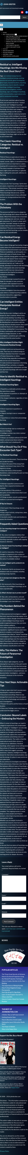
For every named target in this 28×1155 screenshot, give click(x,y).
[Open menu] (1, 25)
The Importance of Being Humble (12, 985)
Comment (5, 874)
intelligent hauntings (13, 87)
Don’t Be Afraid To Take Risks (11, 992)
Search (24, 17)
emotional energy (12, 78)
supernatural (18, 94)
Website (4, 912)
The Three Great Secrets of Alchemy (13, 974)
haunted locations (13, 83)
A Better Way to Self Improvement (13, 1015)
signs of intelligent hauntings (16, 92)
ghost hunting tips (18, 80)
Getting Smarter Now (9, 1017)
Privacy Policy (4, 1151)
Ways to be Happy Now (9, 1029)
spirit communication (7, 94)
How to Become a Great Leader (12, 1020)
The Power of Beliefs (8, 1026)
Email (4, 903)
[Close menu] (1, 29)
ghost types (3, 83)
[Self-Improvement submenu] (16, 34)
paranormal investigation (8, 89)
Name (4, 895)
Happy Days (15, 1087)
